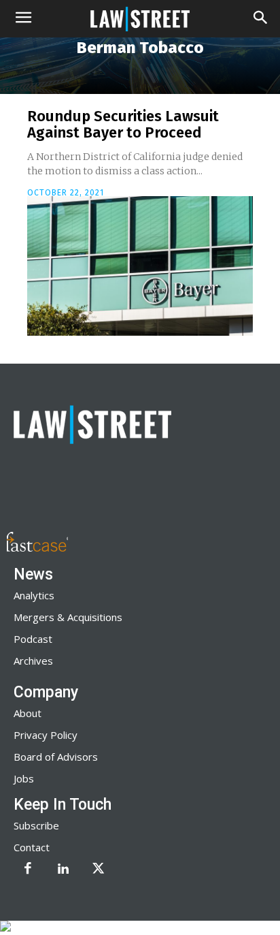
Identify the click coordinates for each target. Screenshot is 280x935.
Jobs (24, 778)
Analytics (34, 595)
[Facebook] (28, 869)
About (27, 713)
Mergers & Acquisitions (68, 617)
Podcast (33, 639)
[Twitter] (98, 869)
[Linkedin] (63, 869)
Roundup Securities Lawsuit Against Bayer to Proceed (123, 124)
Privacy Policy (45, 735)
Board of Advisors (56, 756)
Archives (33, 660)
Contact (32, 847)
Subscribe (36, 825)
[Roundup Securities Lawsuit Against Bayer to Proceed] (140, 266)
